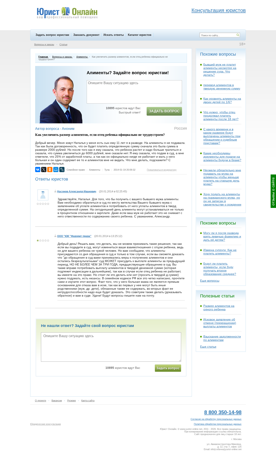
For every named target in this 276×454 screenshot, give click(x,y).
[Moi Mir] (55, 169)
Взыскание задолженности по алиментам (222, 338)
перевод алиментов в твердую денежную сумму (221, 86)
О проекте (40, 400)
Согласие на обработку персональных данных (216, 419)
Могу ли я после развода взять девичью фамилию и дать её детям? (222, 236)
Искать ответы (114, 34)
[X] (43, 169)
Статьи (63, 44)
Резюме (71, 400)
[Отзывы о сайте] (273, 191)
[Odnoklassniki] (49, 169)
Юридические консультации (45, 424)
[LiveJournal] (61, 169)
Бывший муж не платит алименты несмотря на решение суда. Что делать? (219, 70)
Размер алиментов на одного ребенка (218, 307)
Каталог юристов (139, 34)
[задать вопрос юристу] (168, 368)
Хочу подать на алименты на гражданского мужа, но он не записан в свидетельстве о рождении (222, 199)
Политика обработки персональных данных (218, 424)
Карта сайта (87, 400)
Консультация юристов (218, 10)
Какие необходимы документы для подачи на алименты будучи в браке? (222, 156)
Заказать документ (86, 34)
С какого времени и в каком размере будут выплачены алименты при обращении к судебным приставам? (221, 136)
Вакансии (57, 400)
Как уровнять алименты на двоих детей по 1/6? (222, 100)
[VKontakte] (37, 169)
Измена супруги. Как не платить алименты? (220, 251)
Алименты (94, 169)
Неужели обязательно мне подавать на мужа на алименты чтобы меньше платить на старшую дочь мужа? (222, 177)
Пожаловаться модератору (162, 169)
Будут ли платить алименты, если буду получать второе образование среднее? (219, 269)
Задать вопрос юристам (52, 34)
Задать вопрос (164, 111)
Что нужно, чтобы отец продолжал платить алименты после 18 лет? (220, 115)
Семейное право (76, 169)
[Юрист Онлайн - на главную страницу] (66, 13)
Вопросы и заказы (44, 44)
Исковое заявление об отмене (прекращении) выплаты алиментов (219, 323)
